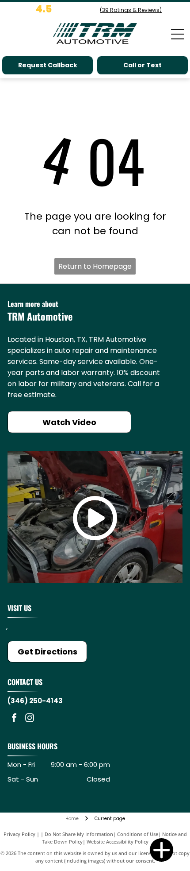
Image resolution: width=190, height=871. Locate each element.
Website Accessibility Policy (117, 841)
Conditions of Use (137, 834)
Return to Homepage (95, 266)
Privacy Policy (19, 834)
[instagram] (29, 719)
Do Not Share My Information (79, 834)
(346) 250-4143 (35, 700)
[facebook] (14, 719)
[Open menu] (177, 34)
